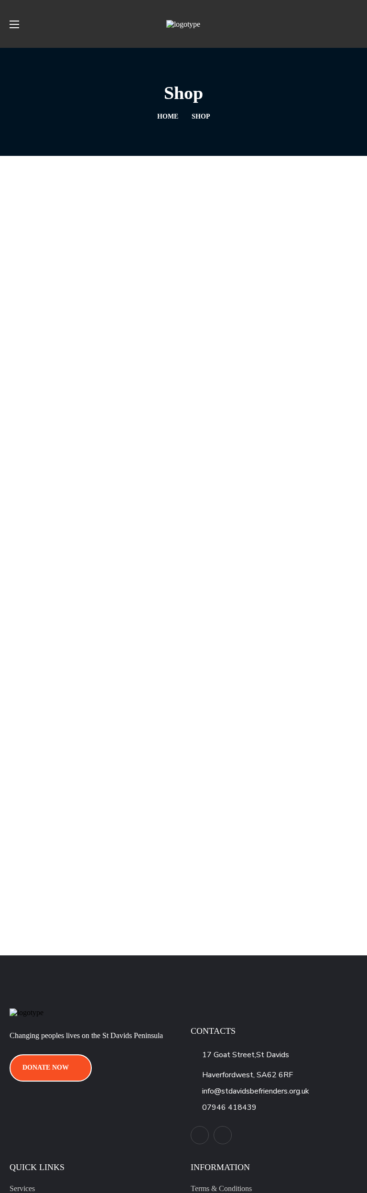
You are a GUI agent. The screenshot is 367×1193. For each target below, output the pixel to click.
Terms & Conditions (221, 1188)
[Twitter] (200, 1135)
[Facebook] (223, 1135)
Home (167, 116)
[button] (353, 24)
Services (22, 1188)
